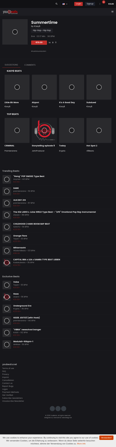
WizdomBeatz (19, 251)
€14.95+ (17, 182)
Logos (5, 389)
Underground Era (22, 306)
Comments (30, 65)
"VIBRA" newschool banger (27, 330)
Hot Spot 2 (91, 146)
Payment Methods (10, 392)
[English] (64, 4)
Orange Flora (20, 236)
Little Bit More (12, 103)
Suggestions (11, 65)
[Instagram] (52, 408)
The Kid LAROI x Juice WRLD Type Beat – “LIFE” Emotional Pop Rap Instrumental (54, 212)
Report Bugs (7, 386)
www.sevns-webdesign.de (62, 417)
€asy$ (37, 26)
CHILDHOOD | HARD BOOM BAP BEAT (31, 224)
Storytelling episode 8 (43, 146)
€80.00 (16, 253)
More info (81, 443)
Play (15, 32)
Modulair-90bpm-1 (23, 342)
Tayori (16, 239)
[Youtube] (63, 408)
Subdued (91, 103)
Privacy (5, 374)
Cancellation (8, 380)
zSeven (16, 215)
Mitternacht (19, 248)
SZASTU (16, 227)
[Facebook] (58, 408)
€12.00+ (17, 335)
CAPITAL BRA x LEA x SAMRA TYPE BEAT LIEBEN (36, 260)
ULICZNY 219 (19, 200)
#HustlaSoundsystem (38, 51)
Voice (16, 282)
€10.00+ (17, 194)
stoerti (16, 297)
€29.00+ (17, 311)
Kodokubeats (19, 263)
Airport (35, 103)
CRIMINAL (9, 146)
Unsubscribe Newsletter (13, 401)
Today (62, 146)
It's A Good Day (67, 103)
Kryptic (62, 151)
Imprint (5, 377)
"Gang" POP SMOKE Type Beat (28, 176)
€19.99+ (17, 218)
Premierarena (11, 151)
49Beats (90, 151)
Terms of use (8, 368)
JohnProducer (38, 151)
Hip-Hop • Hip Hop (42, 30)
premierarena (19, 191)
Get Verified (7, 395)
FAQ (4, 371)
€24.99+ (17, 265)
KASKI (15, 333)
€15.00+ (17, 300)
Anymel (16, 179)
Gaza (16, 294)
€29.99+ (17, 230)
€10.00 (39, 42)
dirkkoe (16, 344)
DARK (16, 188)
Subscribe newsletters (12, 398)
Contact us (7, 383)
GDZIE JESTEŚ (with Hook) (26, 318)
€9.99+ (16, 288)
